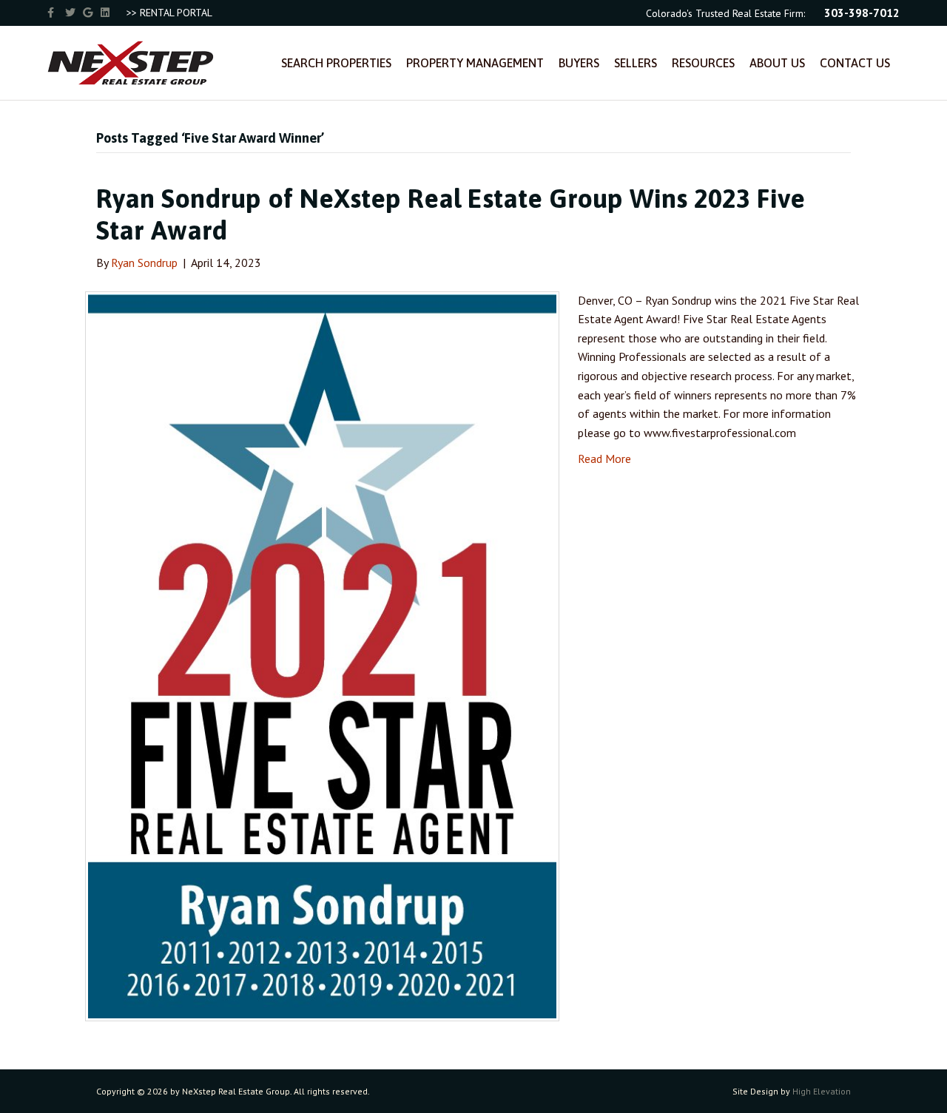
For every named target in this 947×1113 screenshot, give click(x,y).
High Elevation (821, 1091)
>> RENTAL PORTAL (169, 12)
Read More (604, 458)
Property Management (475, 63)
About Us (777, 63)
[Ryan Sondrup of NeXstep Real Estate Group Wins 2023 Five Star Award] (322, 654)
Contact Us (855, 63)
